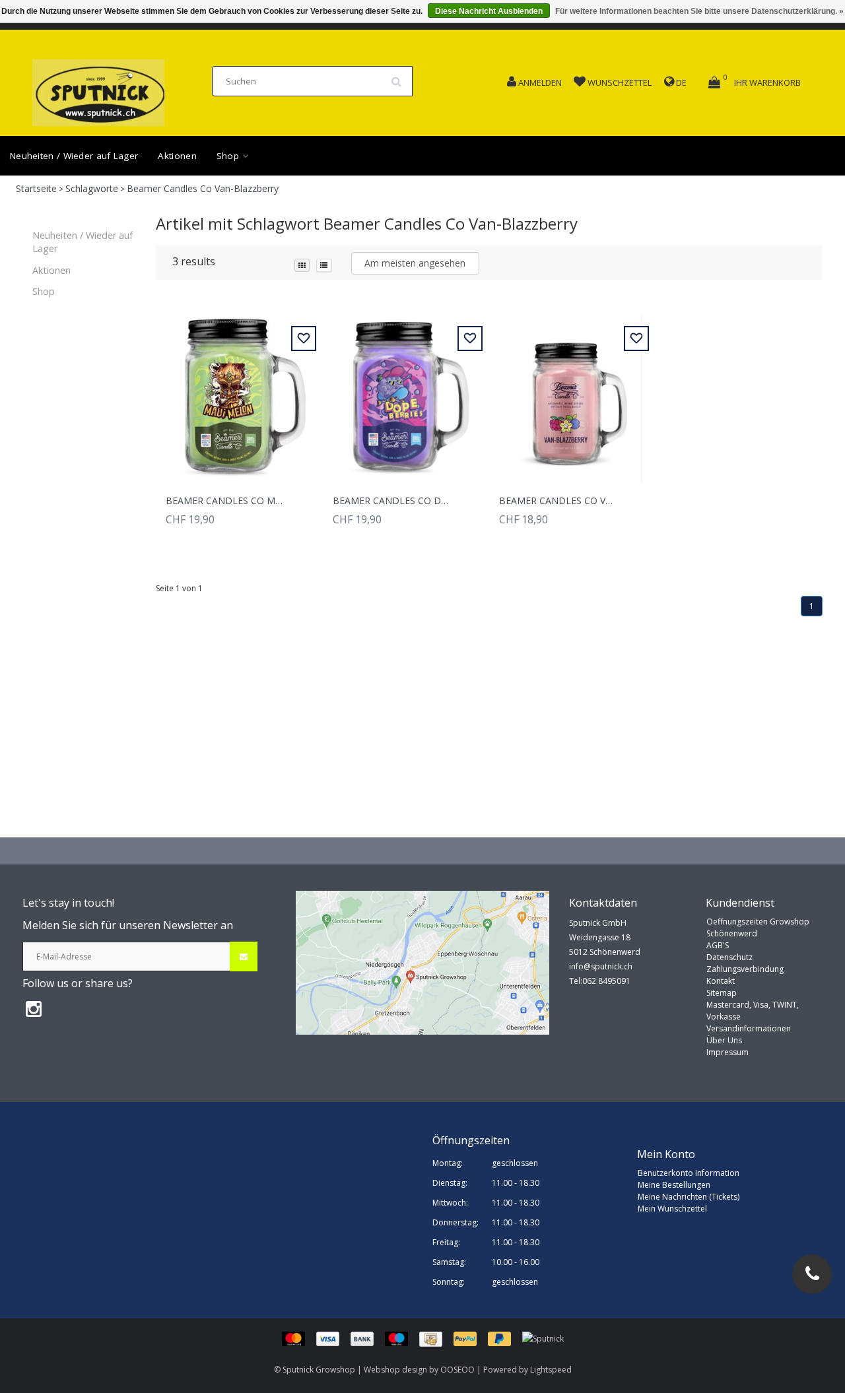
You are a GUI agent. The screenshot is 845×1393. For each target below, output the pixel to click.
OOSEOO (457, 1369)
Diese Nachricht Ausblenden (489, 11)
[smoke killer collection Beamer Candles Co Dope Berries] (406, 391)
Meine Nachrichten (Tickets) (688, 1196)
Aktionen (177, 156)
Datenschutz (729, 957)
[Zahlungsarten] (402, 1338)
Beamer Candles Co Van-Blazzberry (203, 188)
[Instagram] (34, 1008)
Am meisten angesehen (414, 263)
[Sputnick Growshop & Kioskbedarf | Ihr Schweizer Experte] (98, 88)
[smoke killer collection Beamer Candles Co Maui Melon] (239, 391)
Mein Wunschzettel (672, 1208)
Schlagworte (91, 188)
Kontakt (720, 981)
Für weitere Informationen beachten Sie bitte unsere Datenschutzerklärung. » (699, 11)
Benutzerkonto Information (688, 1173)
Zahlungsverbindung (745, 969)
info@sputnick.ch (600, 966)
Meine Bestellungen (674, 1184)
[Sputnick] (543, 1338)
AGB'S (717, 945)
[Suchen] (400, 76)
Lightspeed (551, 1369)
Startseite (36, 188)
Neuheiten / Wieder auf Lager (74, 156)
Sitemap (721, 992)
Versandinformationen (748, 1028)
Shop (229, 156)
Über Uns (724, 1040)
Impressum (727, 1052)
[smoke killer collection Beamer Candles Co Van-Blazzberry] (572, 391)
